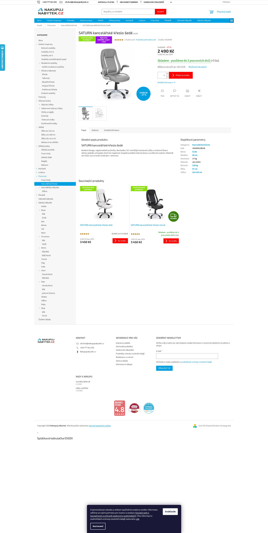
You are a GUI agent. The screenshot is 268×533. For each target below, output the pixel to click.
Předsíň (42, 195)
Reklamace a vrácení (124, 357)
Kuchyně (42, 168)
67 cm (194, 169)
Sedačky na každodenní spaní (53, 59)
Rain (43, 281)
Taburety (46, 78)
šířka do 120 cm (47, 131)
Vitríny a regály (47, 112)
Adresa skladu (122, 361)
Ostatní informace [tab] (111, 130)
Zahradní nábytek (46, 199)
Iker (43, 221)
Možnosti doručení (198, 67)
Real (43, 308)
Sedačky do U (47, 55)
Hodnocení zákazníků (154, 2)
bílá (43, 214)
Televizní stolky (48, 119)
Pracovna (42, 176)
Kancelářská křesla (49, 183)
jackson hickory (48, 293)
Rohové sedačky (48, 48)
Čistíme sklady (45, 319)
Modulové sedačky (49, 63)
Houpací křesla (48, 85)
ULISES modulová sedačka (53, 67)
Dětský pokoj (44, 146)
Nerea (43, 225)
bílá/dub (45, 251)
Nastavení (98, 526)
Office (44, 191)
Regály (44, 161)
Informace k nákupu (124, 364)
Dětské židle (46, 157)
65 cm (194, 155)
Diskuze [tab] (95, 130)
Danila (43, 206)
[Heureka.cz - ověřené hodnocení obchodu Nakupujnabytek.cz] (148, 408)
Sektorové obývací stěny (52, 108)
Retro (43, 248)
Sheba (44, 296)
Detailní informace (165, 82)
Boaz (43, 210)
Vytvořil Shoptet (205, 425)
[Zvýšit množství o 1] (167, 73)
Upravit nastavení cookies (100, 425)
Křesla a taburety (48, 70)
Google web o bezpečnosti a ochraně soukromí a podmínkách (119, 514)
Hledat (160, 11)
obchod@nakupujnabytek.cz (92, 343)
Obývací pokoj (45, 100)
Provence (45, 236)
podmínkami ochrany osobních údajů (196, 362)
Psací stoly (46, 153)
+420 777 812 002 (87, 347)
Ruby (43, 304)
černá (44, 315)
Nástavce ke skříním (49, 142)
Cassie (44, 259)
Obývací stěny (47, 104)
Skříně (41, 127)
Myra (43, 232)
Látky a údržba (82, 388)
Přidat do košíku (183, 75)
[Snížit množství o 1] (167, 77)
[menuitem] (39, 20)
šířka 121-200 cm (48, 134)
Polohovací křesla (49, 89)
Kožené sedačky (48, 93)
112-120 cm (197, 172)
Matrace (44, 165)
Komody (44, 116)
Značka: (165, 39)
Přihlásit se (164, 368)
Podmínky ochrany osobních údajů (130, 353)
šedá (44, 217)
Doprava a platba (106, 2)
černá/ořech (47, 274)
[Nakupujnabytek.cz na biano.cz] (119, 408)
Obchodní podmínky (129, 2)
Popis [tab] (83, 130)
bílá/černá (46, 255)
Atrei (43, 270)
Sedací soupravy (46, 44)
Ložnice (42, 172)
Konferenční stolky (49, 123)
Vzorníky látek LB (83, 381)
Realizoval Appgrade (222, 425)
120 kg (195, 165)
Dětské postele (47, 149)
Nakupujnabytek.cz (88, 351)
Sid (42, 229)
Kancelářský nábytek (50, 187)
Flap (43, 263)
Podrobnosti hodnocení (146, 40)
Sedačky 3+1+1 (47, 52)
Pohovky (42, 97)
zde (137, 519)
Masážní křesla (48, 82)
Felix (43, 266)
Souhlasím (170, 511)
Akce (41, 40)
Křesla (44, 74)
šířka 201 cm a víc (48, 138)
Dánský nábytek (45, 202)
